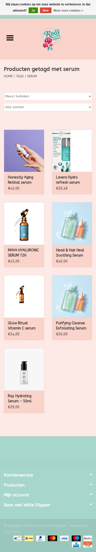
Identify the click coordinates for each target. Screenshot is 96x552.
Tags (20, 76)
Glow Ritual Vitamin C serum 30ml (22, 326)
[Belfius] (87, 538)
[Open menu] (10, 37)
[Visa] (64, 538)
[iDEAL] (28, 538)
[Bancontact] (17, 538)
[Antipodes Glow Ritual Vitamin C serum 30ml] (24, 296)
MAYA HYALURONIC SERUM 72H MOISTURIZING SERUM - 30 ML (23, 253)
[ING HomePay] (87, 545)
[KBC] (75, 545)
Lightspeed (12, 532)
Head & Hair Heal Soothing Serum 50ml (70, 253)
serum (32, 76)
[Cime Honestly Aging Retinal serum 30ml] (24, 151)
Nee (46, 10)
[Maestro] (76, 538)
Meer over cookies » (68, 10)
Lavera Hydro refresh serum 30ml (68, 180)
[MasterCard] (52, 538)
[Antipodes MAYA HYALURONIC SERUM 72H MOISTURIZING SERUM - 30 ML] (24, 223)
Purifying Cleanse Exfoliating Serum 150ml (71, 326)
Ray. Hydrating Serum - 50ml (20, 398)
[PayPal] (40, 538)
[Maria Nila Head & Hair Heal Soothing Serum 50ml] (72, 223)
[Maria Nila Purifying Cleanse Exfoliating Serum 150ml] (72, 296)
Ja (33, 10)
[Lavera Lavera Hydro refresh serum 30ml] (72, 151)
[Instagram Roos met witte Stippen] (53, 452)
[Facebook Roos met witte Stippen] (43, 452)
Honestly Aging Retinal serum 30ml (20, 180)
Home (8, 76)
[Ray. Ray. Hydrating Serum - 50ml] (24, 369)
